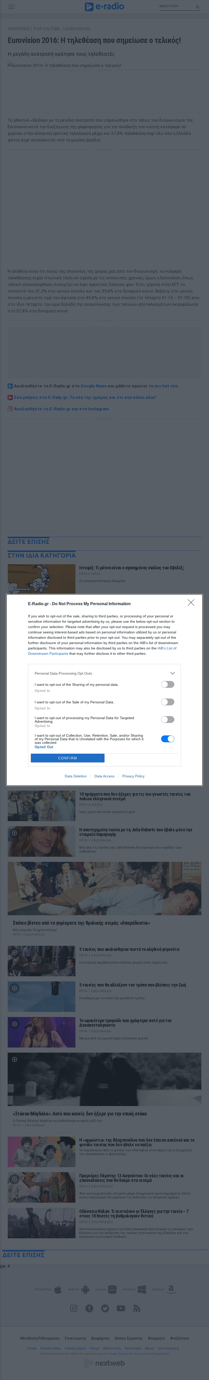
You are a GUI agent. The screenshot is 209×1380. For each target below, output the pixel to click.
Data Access (104, 776)
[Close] (193, 604)
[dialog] (104, 690)
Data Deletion (76, 776)
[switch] (167, 684)
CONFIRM (67, 758)
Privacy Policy (133, 776)
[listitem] (104, 673)
